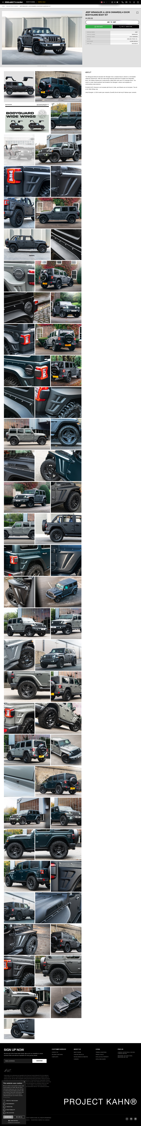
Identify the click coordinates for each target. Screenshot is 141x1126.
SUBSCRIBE (39, 1060)
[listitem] (19, 86)
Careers (76, 1059)
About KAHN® (77, 1052)
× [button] (24, 1082)
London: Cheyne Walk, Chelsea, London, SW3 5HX (126, 1053)
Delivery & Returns (57, 1054)
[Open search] (130, 2)
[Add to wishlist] (137, 12)
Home (3, 6)
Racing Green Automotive (81, 1056)
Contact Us (55, 1052)
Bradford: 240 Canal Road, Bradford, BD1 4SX (125, 1056)
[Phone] (123, 2)
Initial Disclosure (101, 1059)
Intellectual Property (102, 1056)
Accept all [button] (8, 1117)
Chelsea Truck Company (12, 6)
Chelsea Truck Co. (79, 1054)
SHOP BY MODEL (30, 2)
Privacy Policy (100, 1054)
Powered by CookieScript (14, 1122)
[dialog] (14, 1102)
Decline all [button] (19, 1117)
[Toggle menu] (3, 2)
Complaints (55, 1056)
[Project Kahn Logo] (14, 2)
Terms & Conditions (101, 1052)
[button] (42, 38)
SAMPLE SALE (41, 2)
